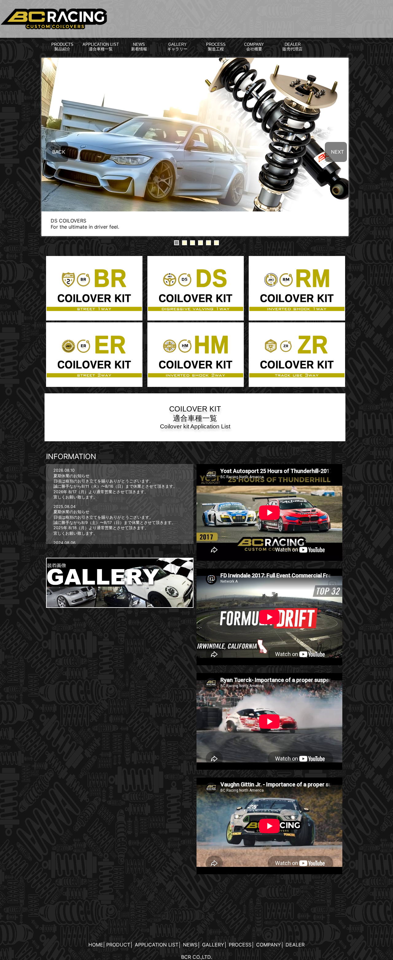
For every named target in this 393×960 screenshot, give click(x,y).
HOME (95, 945)
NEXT (337, 152)
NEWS (190, 945)
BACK (58, 152)
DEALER (295, 945)
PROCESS (240, 945)
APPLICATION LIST (156, 945)
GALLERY (213, 945)
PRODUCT (118, 945)
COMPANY (268, 945)
